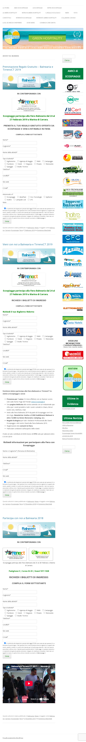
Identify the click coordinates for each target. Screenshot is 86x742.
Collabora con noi (68, 18)
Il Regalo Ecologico (53, 13)
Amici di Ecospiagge (21, 8)
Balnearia (31, 228)
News (67, 13)
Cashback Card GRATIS (47, 23)
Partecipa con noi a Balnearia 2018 (23, 518)
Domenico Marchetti (44, 230)
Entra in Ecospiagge (54, 8)
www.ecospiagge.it (38, 402)
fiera (21, 230)
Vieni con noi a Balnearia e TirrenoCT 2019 (28, 244)
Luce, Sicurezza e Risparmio (12, 23)
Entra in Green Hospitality (31, 13)
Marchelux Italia (67, 431)
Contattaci (7, 18)
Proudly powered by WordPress (13, 738)
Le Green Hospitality (10, 13)
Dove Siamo (31, 23)
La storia (6, 8)
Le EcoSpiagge (37, 8)
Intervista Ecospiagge (23, 18)
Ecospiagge (15, 230)
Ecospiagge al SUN (68, 409)
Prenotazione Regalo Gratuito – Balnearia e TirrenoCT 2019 (28, 68)
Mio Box (65, 428)
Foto (75, 13)
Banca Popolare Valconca (71, 439)
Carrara (7, 230)
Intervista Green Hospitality (46, 18)
